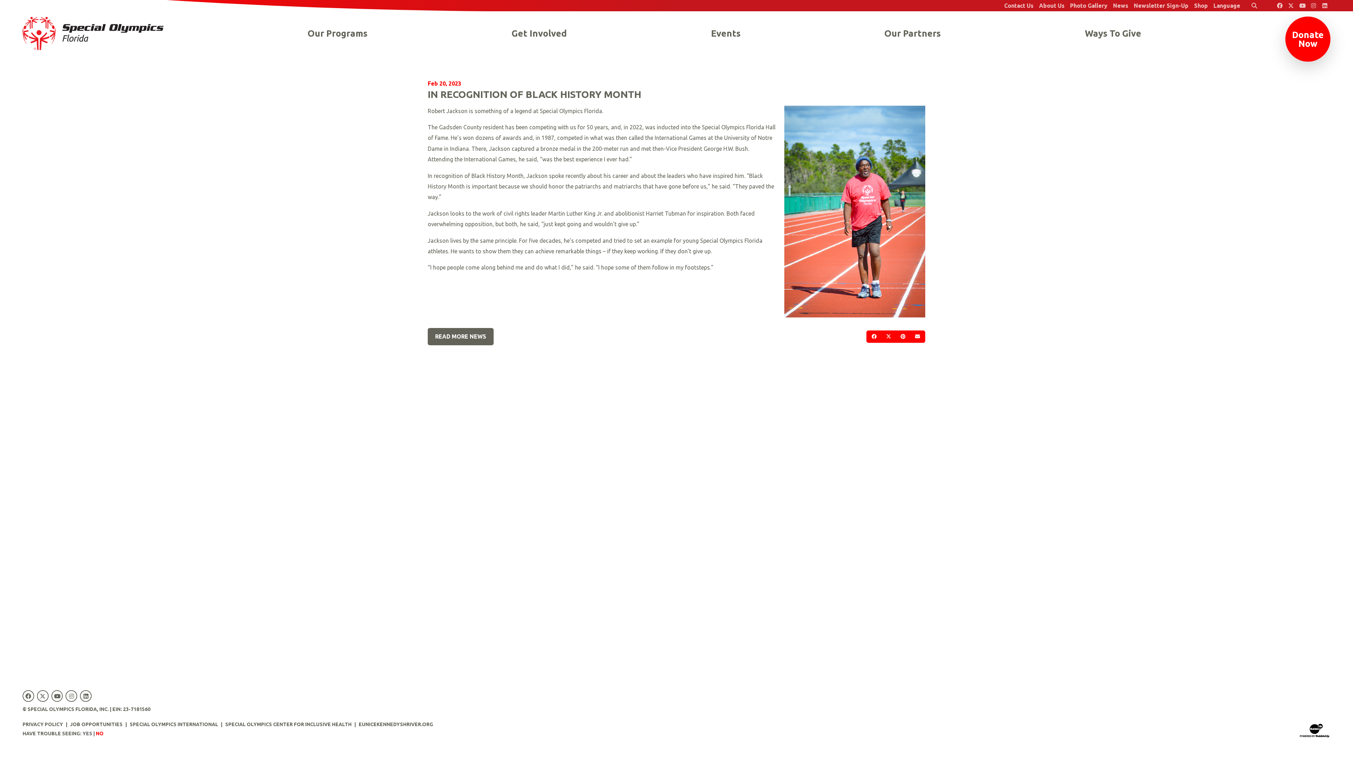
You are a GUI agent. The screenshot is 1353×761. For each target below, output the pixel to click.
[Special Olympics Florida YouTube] (1302, 5)
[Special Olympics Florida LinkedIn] (1324, 5)
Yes (87, 733)
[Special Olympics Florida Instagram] (1313, 5)
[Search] (1254, 5)
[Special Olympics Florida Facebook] (1279, 5)
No (100, 733)
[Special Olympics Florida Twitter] (1291, 5)
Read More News (460, 336)
